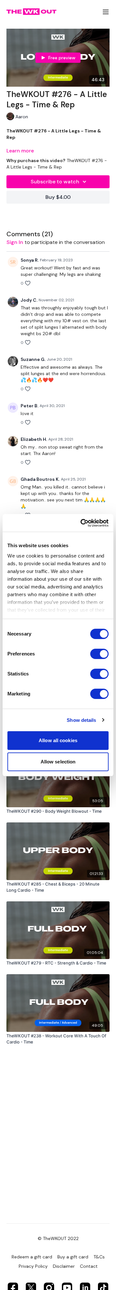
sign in (14, 242)
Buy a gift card (72, 1257)
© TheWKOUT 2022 (58, 1238)
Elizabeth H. (34, 439)
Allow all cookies (58, 740)
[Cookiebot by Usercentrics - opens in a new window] (82, 523)
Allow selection (58, 761)
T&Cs (99, 1257)
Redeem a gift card (32, 1257)
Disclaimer (64, 1266)
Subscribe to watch (55, 181)
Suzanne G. (33, 359)
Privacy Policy (33, 1266)
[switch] (99, 654)
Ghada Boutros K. (40, 479)
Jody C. (29, 300)
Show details (81, 720)
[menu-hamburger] (106, 12)
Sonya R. (30, 260)
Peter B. (29, 406)
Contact (89, 1266)
